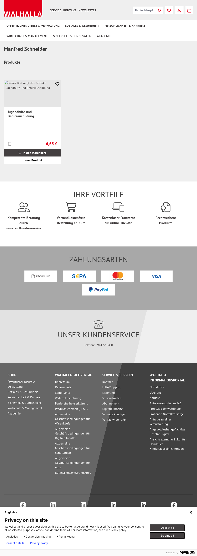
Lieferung (108, 393)
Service (55, 10)
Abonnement (110, 403)
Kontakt (69, 10)
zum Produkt (33, 160)
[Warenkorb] (189, 10)
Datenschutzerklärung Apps (73, 472)
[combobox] (144, 10)
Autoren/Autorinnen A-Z (165, 403)
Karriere (155, 398)
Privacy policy (39, 543)
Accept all (167, 527)
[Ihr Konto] (179, 10)
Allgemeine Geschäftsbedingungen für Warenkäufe (72, 418)
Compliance (62, 393)
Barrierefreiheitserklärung (71, 403)
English (10, 512)
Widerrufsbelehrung (68, 398)
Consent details (14, 543)
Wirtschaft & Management (25, 408)
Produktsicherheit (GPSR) (71, 409)
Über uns (155, 392)
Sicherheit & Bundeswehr (24, 403)
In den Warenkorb (34, 153)
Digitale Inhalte (112, 409)
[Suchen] (159, 10)
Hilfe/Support (111, 387)
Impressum (62, 382)
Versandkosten (112, 398)
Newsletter (87, 10)
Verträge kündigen (114, 414)
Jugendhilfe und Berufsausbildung (21, 114)
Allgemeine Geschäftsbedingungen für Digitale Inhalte (72, 433)
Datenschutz (63, 387)
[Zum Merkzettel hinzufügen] (57, 84)
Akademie (14, 413)
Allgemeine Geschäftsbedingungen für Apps (72, 462)
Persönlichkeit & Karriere (24, 397)
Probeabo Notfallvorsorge (167, 414)
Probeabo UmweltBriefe (165, 408)
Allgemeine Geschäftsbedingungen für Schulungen (72, 447)
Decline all (167, 535)
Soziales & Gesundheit (23, 392)
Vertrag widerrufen (114, 419)
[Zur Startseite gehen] (23, 8)
